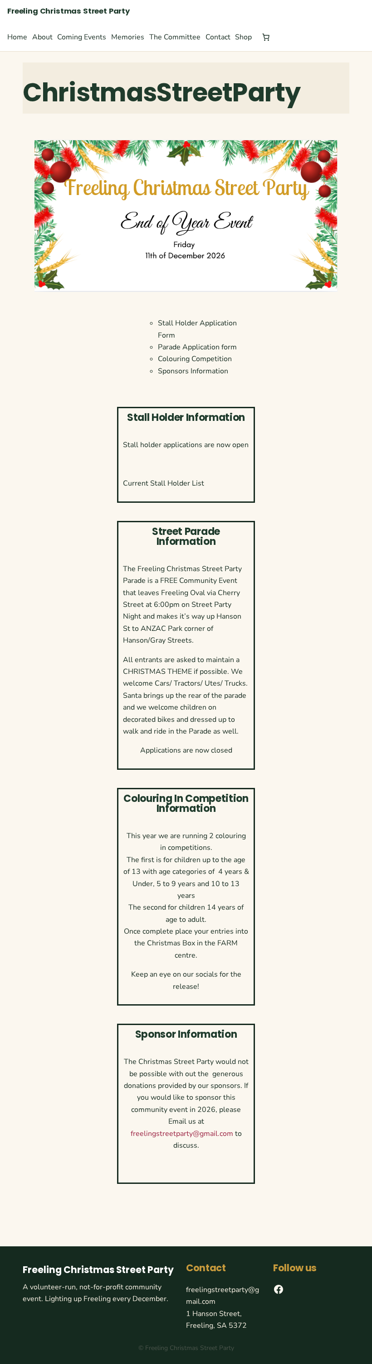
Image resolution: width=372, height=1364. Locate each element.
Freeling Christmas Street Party (68, 11)
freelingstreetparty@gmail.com (182, 1134)
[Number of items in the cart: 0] (266, 37)
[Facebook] (278, 1289)
